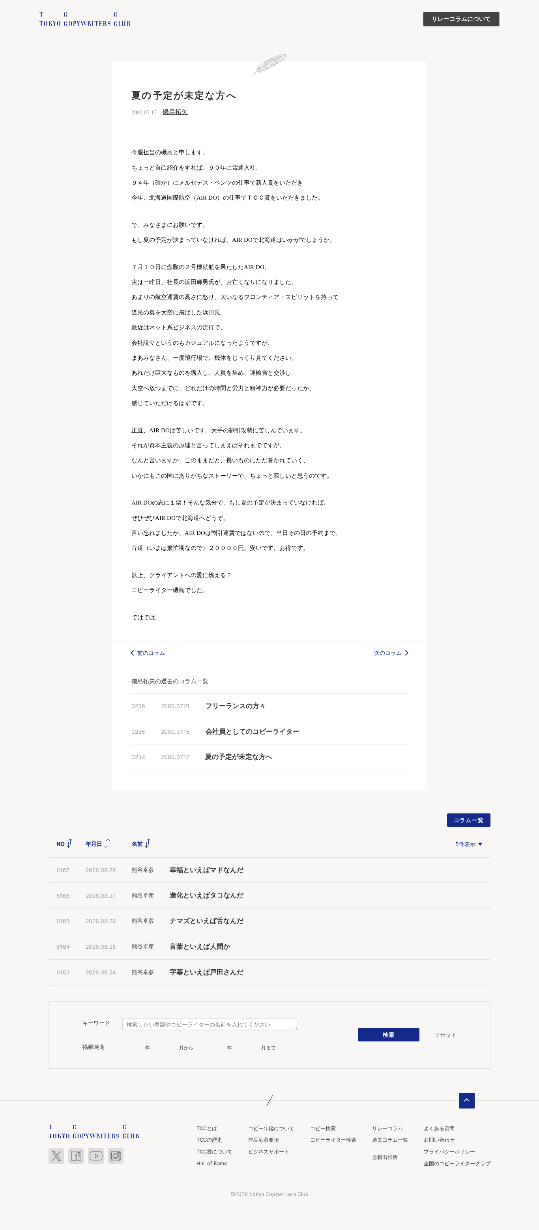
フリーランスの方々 (236, 706)
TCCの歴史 (209, 1140)
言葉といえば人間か (200, 946)
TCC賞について (214, 1151)
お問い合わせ (439, 1140)
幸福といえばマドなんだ (206, 870)
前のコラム (151, 652)
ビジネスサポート (268, 1151)
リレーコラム (387, 1128)
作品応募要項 (263, 1140)
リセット (445, 1034)
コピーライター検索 (333, 1140)
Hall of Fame (212, 1163)
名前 (138, 843)
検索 (389, 1034)
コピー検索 (323, 1128)
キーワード (96, 1023)
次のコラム (388, 652)
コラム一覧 (469, 820)
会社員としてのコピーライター (252, 731)
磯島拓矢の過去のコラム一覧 (169, 681)
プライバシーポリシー (449, 1151)
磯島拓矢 (175, 111)
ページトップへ (467, 1100)
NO (61, 843)
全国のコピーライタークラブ (457, 1163)
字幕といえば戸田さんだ (206, 972)
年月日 (94, 843)
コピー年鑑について (271, 1128)
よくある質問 (439, 1128)
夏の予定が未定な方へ (238, 757)
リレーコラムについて (461, 19)
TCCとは (207, 1128)
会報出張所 (385, 1157)
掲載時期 (93, 1047)
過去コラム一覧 (390, 1140)
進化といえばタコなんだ (206, 895)
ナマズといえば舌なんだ (206, 921)
